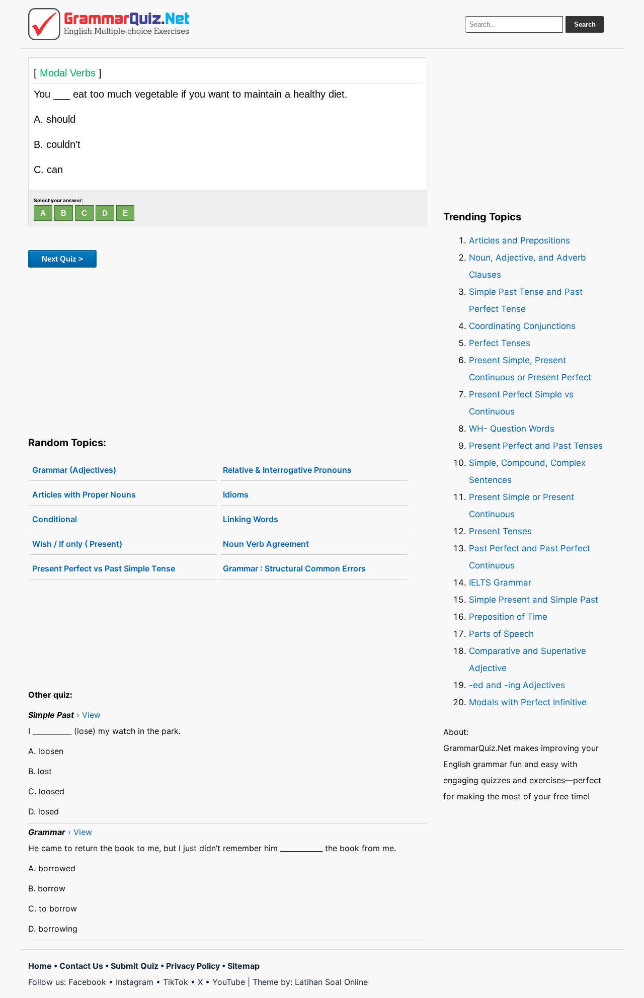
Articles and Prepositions (519, 240)
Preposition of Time (508, 617)
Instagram (134, 982)
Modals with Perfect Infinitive (528, 702)
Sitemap (243, 966)
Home (40, 966)
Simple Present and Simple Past (533, 600)
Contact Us (81, 966)
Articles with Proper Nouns (84, 494)
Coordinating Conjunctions (522, 326)
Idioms (236, 494)
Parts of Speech (501, 634)
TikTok (175, 982)
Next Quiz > (62, 259)
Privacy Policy (193, 966)
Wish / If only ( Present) (77, 544)
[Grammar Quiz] (108, 24)
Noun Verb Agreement (266, 544)
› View (88, 715)
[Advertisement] (227, 350)
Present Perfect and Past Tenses (536, 446)
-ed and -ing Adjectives (517, 685)
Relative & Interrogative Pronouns (287, 470)
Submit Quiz (134, 966)
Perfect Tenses (499, 343)
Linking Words (250, 519)
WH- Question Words (511, 429)
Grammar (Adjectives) (74, 470)
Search (585, 24)
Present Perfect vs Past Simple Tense (103, 568)
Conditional (54, 519)
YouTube (228, 982)
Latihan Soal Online (331, 982)
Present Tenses (500, 531)
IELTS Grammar (500, 582)
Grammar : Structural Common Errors (294, 568)
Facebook (87, 982)
